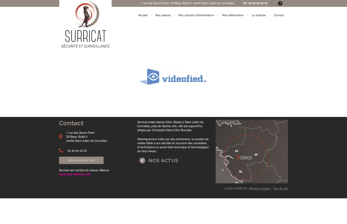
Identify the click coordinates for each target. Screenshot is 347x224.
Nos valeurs (162, 15)
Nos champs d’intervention (195, 15)
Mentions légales (259, 188)
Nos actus (162, 160)
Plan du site (280, 188)
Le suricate (259, 15)
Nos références (232, 15)
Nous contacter (82, 160)
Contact (279, 15)
